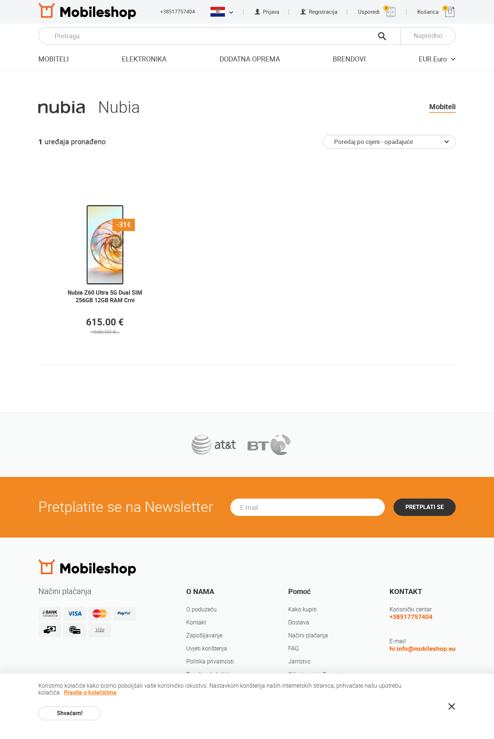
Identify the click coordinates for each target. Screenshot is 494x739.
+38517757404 (177, 11)
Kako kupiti (302, 609)
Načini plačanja (308, 635)
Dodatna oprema (250, 59)
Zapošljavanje (204, 635)
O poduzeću (201, 609)
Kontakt (196, 622)
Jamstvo (299, 661)
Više (99, 629)
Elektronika (144, 59)
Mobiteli (53, 59)
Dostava (298, 622)
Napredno (428, 35)
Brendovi (349, 59)
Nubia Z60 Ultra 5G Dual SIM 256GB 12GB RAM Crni (105, 296)
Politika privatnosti (210, 661)
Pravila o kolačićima (90, 692)
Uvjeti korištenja (206, 648)
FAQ (293, 648)
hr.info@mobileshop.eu (422, 648)
